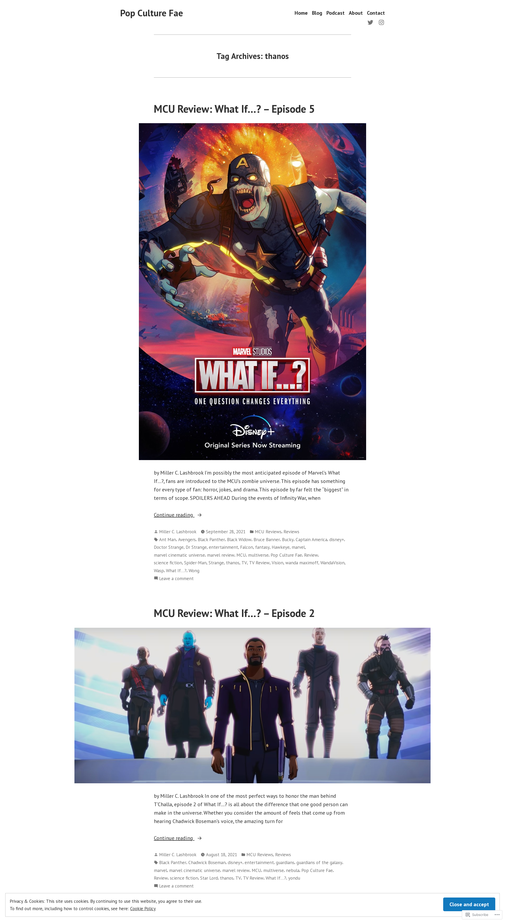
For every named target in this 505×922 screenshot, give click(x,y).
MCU (241, 555)
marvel (298, 547)
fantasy (262, 547)
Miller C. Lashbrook (177, 532)
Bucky (288, 539)
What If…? (176, 570)
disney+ (336, 539)
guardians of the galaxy (319, 862)
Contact (376, 13)
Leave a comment (176, 578)
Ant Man (167, 539)
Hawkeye (281, 547)
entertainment (223, 547)
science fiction (168, 563)
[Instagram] (380, 22)
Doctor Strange (169, 547)
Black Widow (239, 539)
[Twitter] (371, 22)
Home (301, 13)
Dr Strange (196, 547)
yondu (294, 878)
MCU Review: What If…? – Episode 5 (234, 109)
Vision (277, 563)
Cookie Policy (143, 908)
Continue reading (174, 515)
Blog (317, 13)
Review (311, 555)
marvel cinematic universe (179, 555)
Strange (216, 563)
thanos (232, 563)
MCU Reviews (268, 532)
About (356, 13)
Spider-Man (195, 563)
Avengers (187, 539)
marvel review (220, 555)
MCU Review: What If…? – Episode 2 (234, 613)
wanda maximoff (301, 563)
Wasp (159, 570)
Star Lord (209, 878)
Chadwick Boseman (207, 862)
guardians (285, 862)
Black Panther (211, 539)
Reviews (291, 532)
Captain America (311, 539)
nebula (292, 870)
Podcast (335, 13)
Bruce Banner (267, 539)
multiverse (258, 555)
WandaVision (332, 563)
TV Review (259, 563)
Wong (194, 570)
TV (244, 563)
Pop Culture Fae (151, 13)
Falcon (246, 547)
